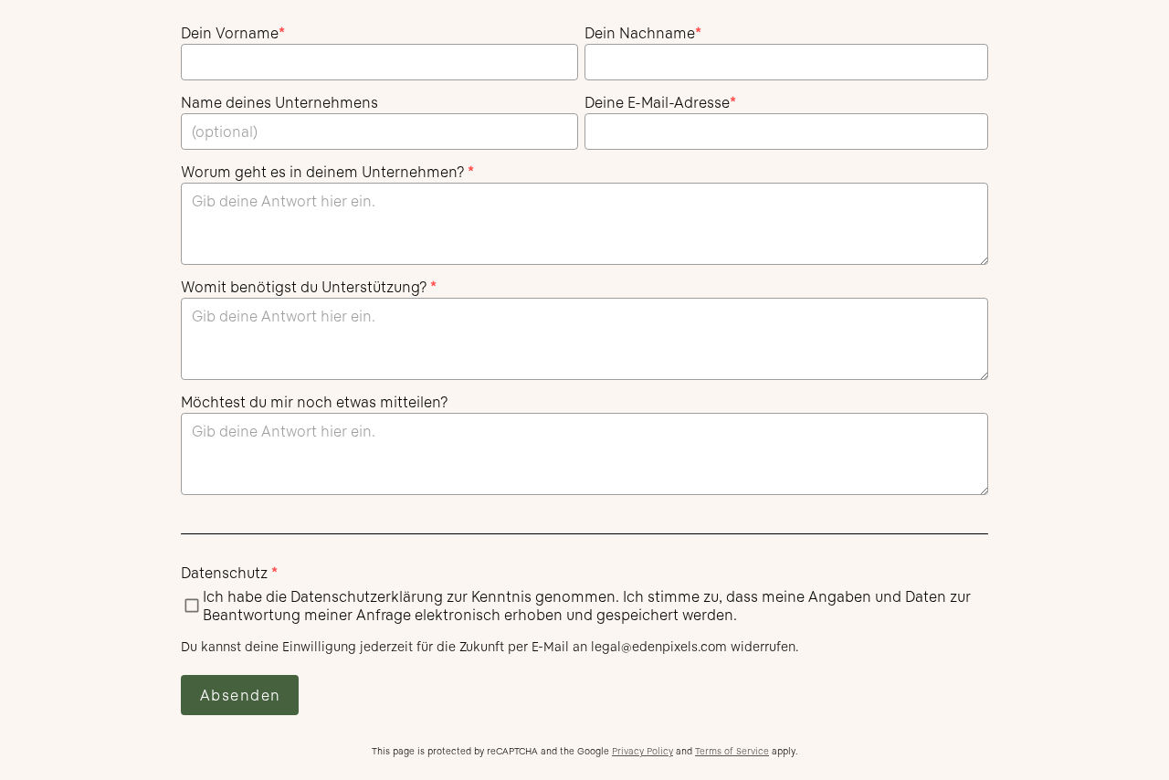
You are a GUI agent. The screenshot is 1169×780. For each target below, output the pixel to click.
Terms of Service (732, 751)
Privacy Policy (642, 751)
